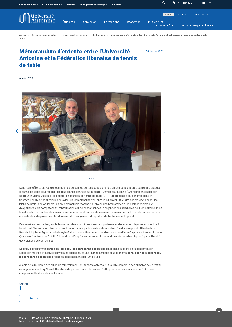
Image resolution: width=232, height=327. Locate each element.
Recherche (133, 22)
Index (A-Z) (84, 318)
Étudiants (69, 22)
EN (203, 3)
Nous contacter (28, 321)
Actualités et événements (75, 35)
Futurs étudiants (28, 4)
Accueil (22, 35)
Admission (89, 22)
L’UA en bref (155, 22)
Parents (70, 4)
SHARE (23, 283)
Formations (111, 22)
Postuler (169, 14)
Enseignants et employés (93, 4)
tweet (26, 288)
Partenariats (99, 35)
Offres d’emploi (200, 14)
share (21, 288)
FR (209, 3)
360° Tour (188, 3)
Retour (33, 298)
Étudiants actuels (52, 4)
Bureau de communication (45, 35)
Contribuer (183, 14)
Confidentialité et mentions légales (63, 321)
